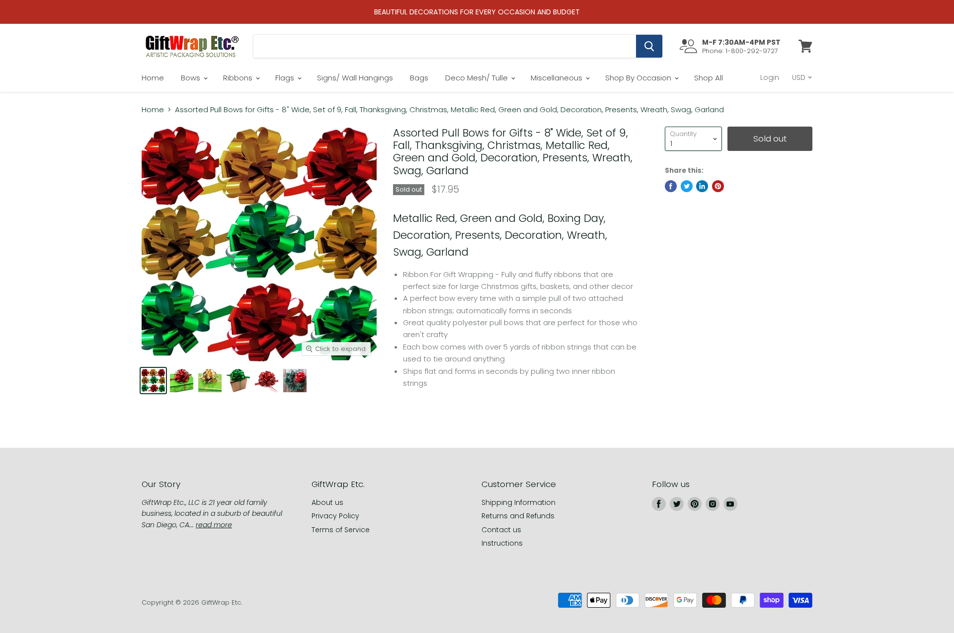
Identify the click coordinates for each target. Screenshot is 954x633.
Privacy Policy (335, 516)
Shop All (708, 77)
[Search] (649, 46)
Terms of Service (341, 530)
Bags (419, 77)
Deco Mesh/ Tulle (477, 77)
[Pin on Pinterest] (718, 186)
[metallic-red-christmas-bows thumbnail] (266, 380)
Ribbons (238, 77)
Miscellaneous (557, 77)
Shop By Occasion (639, 77)
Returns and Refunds (518, 516)
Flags (285, 77)
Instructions (502, 543)
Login (769, 77)
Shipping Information (518, 502)
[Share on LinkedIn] (702, 186)
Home (153, 77)
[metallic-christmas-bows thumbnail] (153, 380)
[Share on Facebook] (671, 186)
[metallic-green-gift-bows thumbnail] (238, 380)
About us (327, 502)
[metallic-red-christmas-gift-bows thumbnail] (181, 380)
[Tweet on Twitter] (687, 186)
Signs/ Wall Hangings (355, 77)
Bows (191, 77)
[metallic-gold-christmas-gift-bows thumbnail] (210, 380)
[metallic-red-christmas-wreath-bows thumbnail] (295, 380)
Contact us (501, 530)
